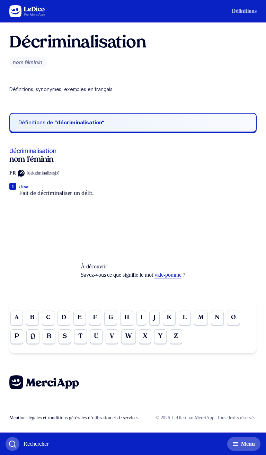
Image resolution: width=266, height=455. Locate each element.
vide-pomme (167, 275)
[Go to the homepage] (27, 11)
